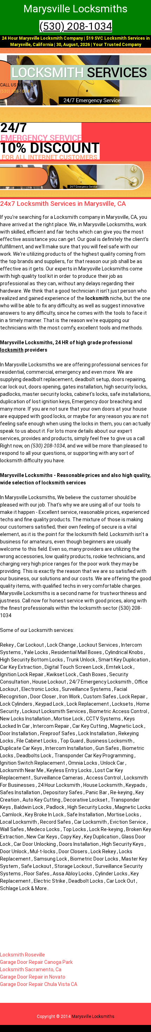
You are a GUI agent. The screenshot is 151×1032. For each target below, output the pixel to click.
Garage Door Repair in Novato (32, 977)
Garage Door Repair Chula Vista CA (38, 984)
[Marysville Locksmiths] (81, 78)
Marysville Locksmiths (93, 1016)
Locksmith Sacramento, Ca (30, 969)
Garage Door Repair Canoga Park (36, 962)
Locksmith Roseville (22, 955)
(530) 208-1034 (75, 26)
